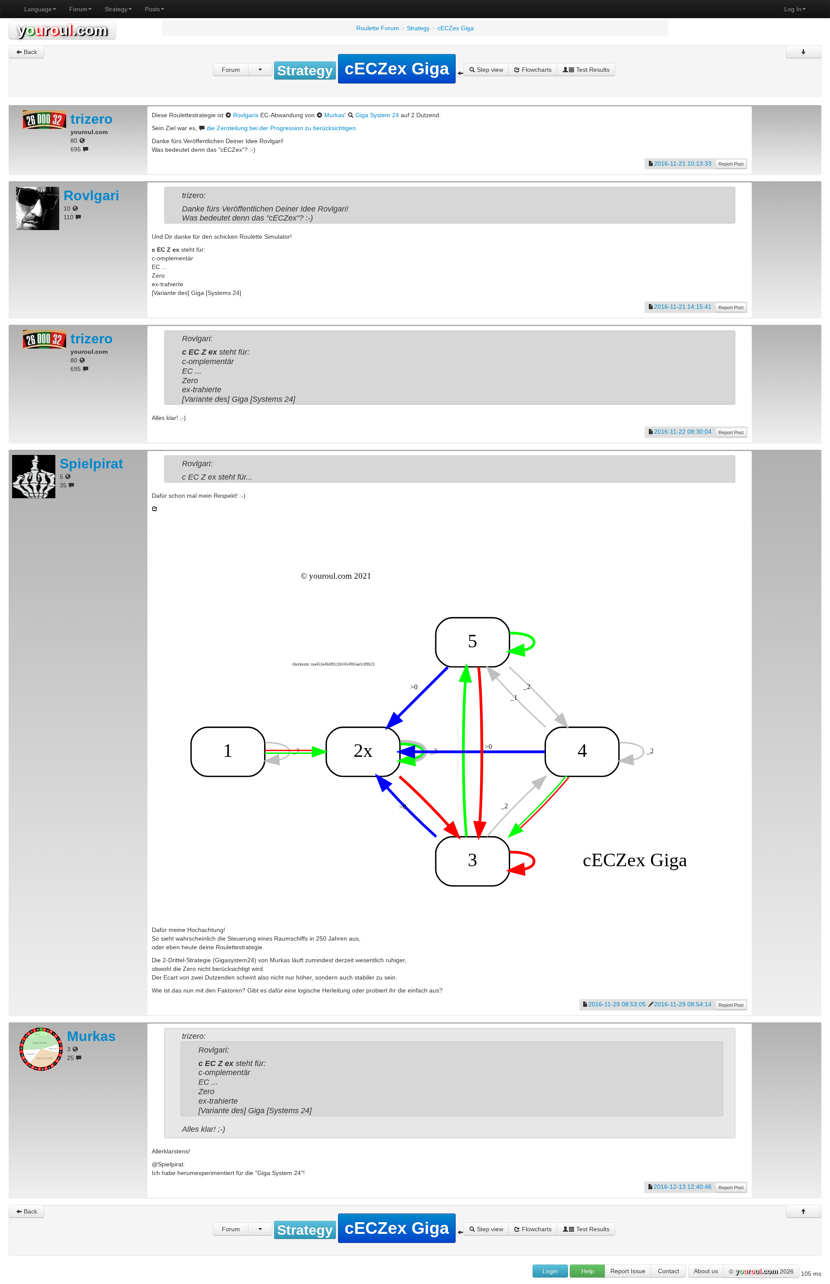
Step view (489, 69)
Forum (78, 9)
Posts (152, 9)
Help (587, 1271)
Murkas (334, 115)
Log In (792, 9)
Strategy (116, 9)
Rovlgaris (246, 115)
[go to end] (803, 51)
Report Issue (627, 1271)
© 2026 (761, 1271)
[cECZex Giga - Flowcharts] (449, 718)
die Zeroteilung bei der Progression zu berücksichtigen (281, 128)
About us (706, 1271)
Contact (668, 1271)
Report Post (731, 164)
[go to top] (803, 1211)
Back (29, 51)
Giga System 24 (377, 115)
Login (550, 1271)
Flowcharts (536, 69)
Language (38, 9)
